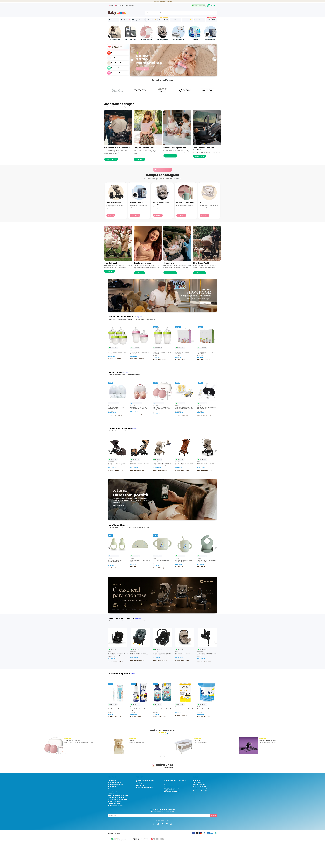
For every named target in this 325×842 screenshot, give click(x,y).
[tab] (122, 316)
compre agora (111, 159)
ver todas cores (170, 156)
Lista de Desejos (130, 5)
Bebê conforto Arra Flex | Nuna (117, 147)
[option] (118, 63)
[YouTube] (171, 824)
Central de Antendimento (172, 788)
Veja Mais (139, 317)
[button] (161, 756)
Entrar (111, 5)
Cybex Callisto (169, 263)
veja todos (139, 159)
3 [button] (213, 73)
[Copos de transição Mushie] (177, 127)
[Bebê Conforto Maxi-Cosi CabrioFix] (207, 127)
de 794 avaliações (161, 734)
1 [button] (209, 73)
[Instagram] (162, 824)
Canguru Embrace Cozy (144, 147)
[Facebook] (153, 824)
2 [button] (211, 73)
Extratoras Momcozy (142, 263)
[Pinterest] (167, 824)
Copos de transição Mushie (174, 147)
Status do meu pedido (171, 786)
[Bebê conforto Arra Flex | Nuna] (118, 127)
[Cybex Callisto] (177, 243)
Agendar (169, 1)
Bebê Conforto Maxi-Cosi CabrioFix (203, 148)
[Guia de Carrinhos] (118, 243)
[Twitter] (158, 824)
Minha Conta (168, 784)
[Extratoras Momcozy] (148, 243)
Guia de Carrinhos (111, 263)
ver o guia (110, 271)
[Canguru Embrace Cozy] (148, 127)
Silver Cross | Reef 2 (201, 263)
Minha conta (119, 5)
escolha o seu (199, 156)
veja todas (139, 273)
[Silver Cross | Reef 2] (207, 243)
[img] (162, 732)
